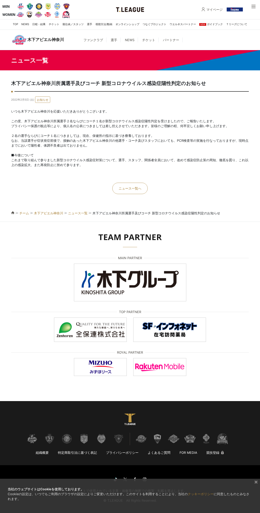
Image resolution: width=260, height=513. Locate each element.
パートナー (171, 40)
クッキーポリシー (201, 494)
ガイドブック (211, 24)
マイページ (214, 9)
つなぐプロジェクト (154, 24)
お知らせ (42, 99)
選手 (89, 24)
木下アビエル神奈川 (48, 213)
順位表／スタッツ (73, 24)
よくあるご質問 (159, 453)
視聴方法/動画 (103, 24)
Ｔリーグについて (236, 24)
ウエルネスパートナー (183, 24)
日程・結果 (39, 24)
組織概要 (42, 453)
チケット (54, 24)
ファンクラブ (93, 40)
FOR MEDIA (188, 453)
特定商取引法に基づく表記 (77, 453)
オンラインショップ (127, 24)
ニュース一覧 (78, 213)
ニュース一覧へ (130, 188)
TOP (15, 24)
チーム (24, 213)
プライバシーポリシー (122, 453)
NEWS (25, 24)
